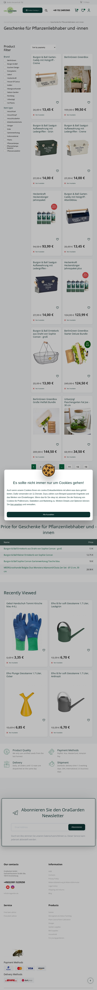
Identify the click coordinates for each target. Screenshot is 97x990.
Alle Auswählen (48, 515)
